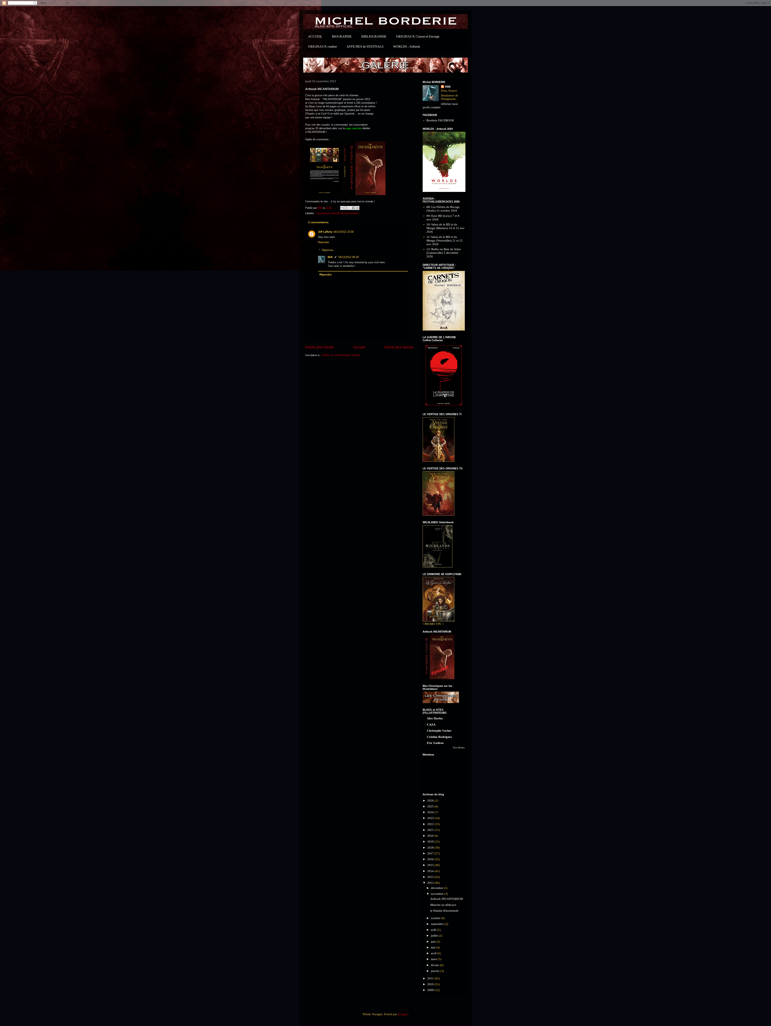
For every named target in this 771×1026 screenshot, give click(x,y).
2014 (430, 871)
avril (434, 953)
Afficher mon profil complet (440, 105)
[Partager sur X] (350, 208)
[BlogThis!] (346, 208)
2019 (430, 841)
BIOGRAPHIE (342, 36)
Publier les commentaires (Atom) (341, 355)
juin (433, 941)
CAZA (431, 724)
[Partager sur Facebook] (354, 208)
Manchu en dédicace (443, 904)
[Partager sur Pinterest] (357, 208)
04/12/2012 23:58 (343, 231)
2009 (430, 990)
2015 (430, 865)
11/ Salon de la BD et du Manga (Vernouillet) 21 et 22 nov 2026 (444, 240)
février (435, 965)
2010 (430, 984)
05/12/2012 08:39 (349, 257)
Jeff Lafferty (325, 231)
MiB (330, 257)
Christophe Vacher (439, 730)
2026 (430, 800)
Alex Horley (435, 718)
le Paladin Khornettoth (444, 910)
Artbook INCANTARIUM (446, 898)
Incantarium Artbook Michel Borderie (337, 213)
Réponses (327, 250)
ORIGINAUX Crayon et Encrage (417, 36)
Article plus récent (319, 347)
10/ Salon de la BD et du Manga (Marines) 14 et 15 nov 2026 (445, 228)
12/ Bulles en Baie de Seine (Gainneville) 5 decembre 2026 (443, 253)
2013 (430, 877)
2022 (430, 824)
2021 (430, 829)
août (434, 929)
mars (434, 959)
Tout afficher (459, 747)
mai (433, 947)
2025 (430, 806)
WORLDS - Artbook (406, 46)
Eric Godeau (435, 742)
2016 (430, 859)
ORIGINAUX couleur (322, 46)
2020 (430, 835)
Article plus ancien (399, 347)
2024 (430, 812)
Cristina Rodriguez (439, 736)
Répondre (323, 242)
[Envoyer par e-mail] (342, 208)
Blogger (403, 1014)
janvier (435, 971)
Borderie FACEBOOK (440, 120)
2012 (430, 882)
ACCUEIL (315, 36)
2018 (430, 847)
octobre (436, 918)
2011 (430, 978)
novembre (437, 893)
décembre (437, 888)
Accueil (359, 347)
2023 (430, 818)
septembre (438, 924)
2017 (430, 853)
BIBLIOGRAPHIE (374, 36)
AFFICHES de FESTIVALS (365, 46)
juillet (435, 935)
